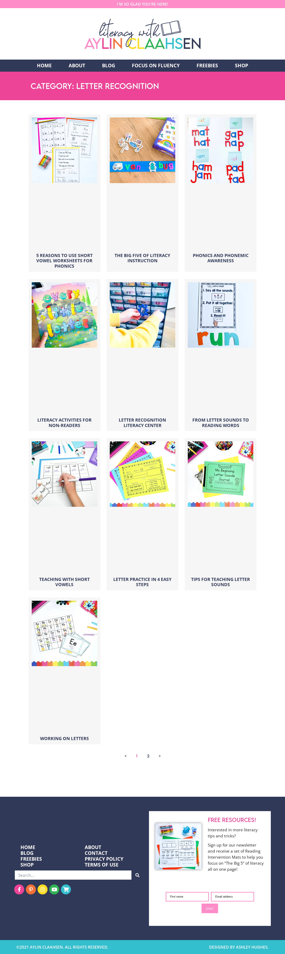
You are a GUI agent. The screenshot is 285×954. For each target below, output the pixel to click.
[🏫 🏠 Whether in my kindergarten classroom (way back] (53, 784)
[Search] (137, 875)
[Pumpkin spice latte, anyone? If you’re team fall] (160, 784)
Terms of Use (102, 865)
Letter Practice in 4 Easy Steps (142, 582)
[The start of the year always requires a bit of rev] (89, 784)
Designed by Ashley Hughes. (239, 947)
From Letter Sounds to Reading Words (220, 422)
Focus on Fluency (156, 65)
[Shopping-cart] (66, 889)
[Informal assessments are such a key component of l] (18, 784)
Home (44, 65)
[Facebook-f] (19, 889)
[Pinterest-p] (31, 889)
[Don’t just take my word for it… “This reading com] (232, 784)
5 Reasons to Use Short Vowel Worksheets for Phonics (64, 260)
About (77, 65)
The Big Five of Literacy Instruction (142, 258)
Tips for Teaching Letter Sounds (220, 582)
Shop (241, 65)
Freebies (207, 65)
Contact (96, 853)
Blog (108, 65)
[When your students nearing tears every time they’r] (267, 784)
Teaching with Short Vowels (64, 582)
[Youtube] (54, 889)
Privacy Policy (104, 859)
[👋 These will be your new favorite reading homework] (196, 784)
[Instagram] (43, 889)
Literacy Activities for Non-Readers (64, 422)
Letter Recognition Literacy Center (142, 422)
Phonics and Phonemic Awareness (220, 258)
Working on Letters (64, 738)
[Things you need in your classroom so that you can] (124, 784)
